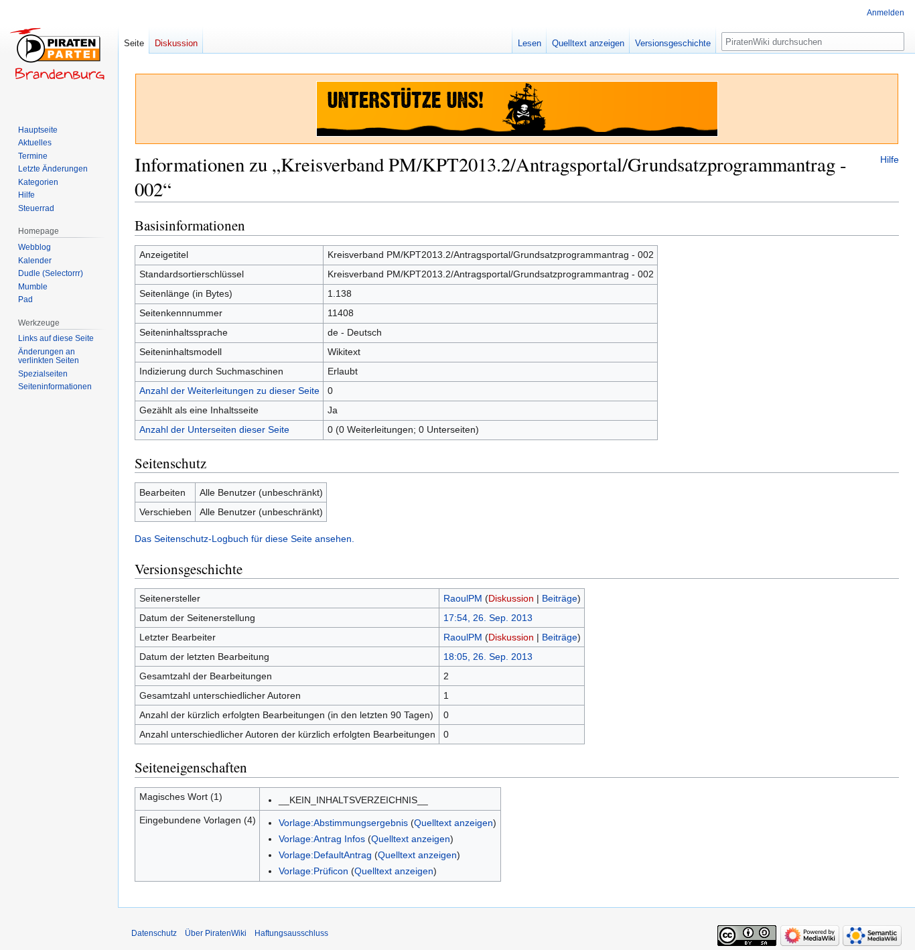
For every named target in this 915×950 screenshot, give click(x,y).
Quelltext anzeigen (453, 822)
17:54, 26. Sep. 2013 (488, 617)
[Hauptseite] (59, 53)
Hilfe (889, 159)
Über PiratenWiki (216, 933)
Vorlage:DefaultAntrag (325, 855)
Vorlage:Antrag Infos (322, 838)
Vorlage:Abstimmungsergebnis (343, 822)
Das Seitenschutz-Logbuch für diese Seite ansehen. (244, 538)
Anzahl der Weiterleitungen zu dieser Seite (229, 390)
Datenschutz (154, 933)
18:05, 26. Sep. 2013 (488, 656)
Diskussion (511, 598)
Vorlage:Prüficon (313, 871)
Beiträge (559, 598)
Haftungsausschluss (291, 933)
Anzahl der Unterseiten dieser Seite (214, 429)
